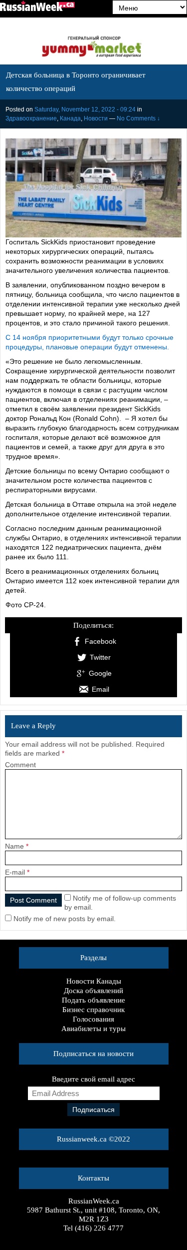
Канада (70, 118)
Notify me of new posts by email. (64, 919)
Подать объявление (93, 1000)
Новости (96, 118)
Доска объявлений (93, 991)
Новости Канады (93, 981)
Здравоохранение (31, 118)
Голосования (93, 1019)
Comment (20, 765)
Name (14, 846)
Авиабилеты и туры (93, 1029)
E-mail (15, 872)
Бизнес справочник (93, 1010)
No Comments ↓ (138, 118)
